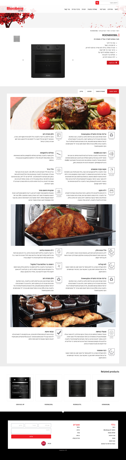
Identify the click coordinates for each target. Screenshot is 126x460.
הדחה (78, 430)
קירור (78, 433)
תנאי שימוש (112, 441)
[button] (113, 63)
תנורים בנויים (102, 31)
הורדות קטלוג (76, 438)
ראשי (117, 31)
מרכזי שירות (112, 435)
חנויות (113, 438)
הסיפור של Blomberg (109, 430)
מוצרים (113, 31)
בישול (108, 31)
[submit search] (97, 3)
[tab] (113, 91)
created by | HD (63, 450)
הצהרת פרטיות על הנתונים (108, 444)
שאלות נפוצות (111, 433)
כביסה (78, 435)
